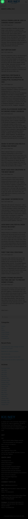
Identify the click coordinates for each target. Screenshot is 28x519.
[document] (14, 259)
